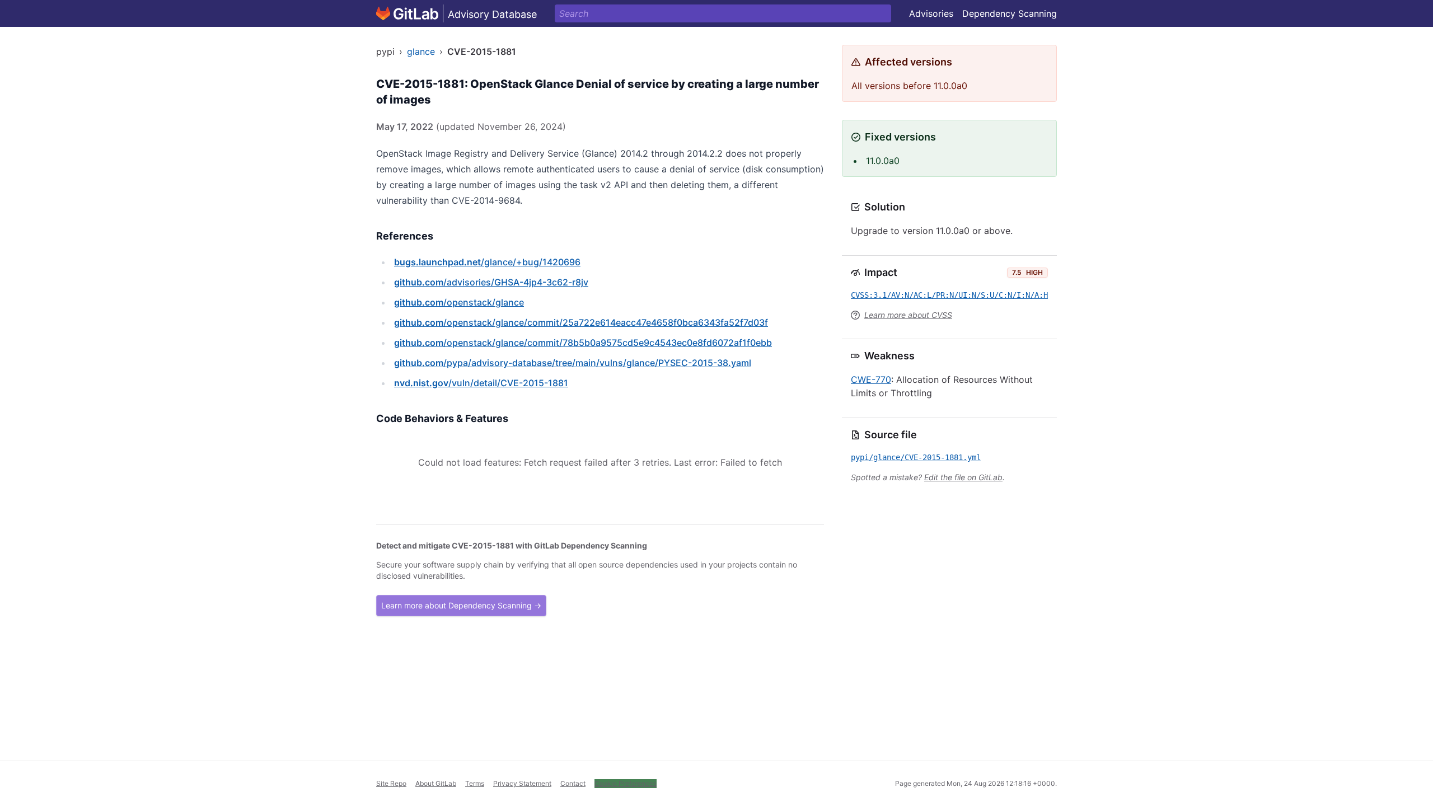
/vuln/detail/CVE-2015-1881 (481, 382)
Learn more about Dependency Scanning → (461, 605)
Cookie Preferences (625, 783)
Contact (573, 783)
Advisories (931, 13)
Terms (474, 783)
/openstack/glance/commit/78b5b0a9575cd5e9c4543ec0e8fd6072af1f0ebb (583, 342)
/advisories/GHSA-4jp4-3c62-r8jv (491, 282)
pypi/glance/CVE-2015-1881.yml (916, 457)
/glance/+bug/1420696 (487, 262)
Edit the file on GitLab (963, 477)
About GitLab (435, 783)
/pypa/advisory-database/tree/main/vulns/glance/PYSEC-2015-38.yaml (572, 362)
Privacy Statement (522, 783)
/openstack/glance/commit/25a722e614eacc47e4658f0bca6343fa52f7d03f (581, 322)
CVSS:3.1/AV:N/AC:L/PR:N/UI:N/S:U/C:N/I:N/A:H (949, 294)
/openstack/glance (459, 302)
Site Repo (391, 783)
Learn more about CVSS (908, 315)
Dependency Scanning (1009, 13)
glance (421, 51)
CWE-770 (871, 379)
